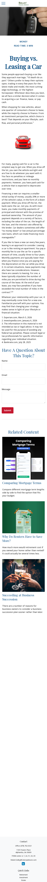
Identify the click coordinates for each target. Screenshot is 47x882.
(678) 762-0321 (26, 846)
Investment (23, 877)
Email (4, 375)
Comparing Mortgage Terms (21, 483)
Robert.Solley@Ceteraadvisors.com (24, 860)
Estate (23, 880)
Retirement (23, 875)
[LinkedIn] (23, 863)
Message (6, 389)
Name (5, 360)
